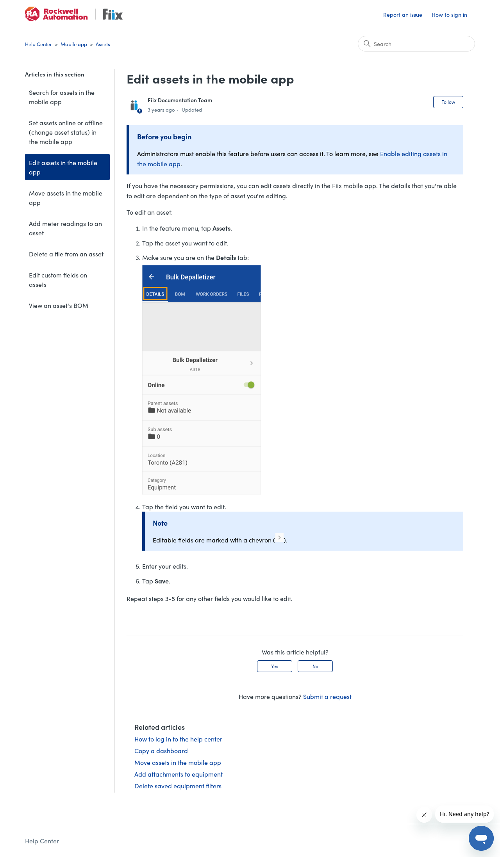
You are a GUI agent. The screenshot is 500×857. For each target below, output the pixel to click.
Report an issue (402, 14)
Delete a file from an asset (66, 253)
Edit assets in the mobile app (63, 167)
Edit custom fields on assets (58, 279)
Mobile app (74, 44)
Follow (448, 101)
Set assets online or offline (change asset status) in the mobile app (66, 132)
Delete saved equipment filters (177, 785)
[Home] (74, 14)
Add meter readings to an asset (65, 228)
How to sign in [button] (449, 14)
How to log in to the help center (178, 738)
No (315, 666)
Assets (103, 44)
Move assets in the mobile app (65, 197)
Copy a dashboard (161, 750)
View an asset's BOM (58, 305)
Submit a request (327, 696)
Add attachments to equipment (178, 774)
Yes (274, 666)
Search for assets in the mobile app (62, 97)
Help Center (38, 44)
